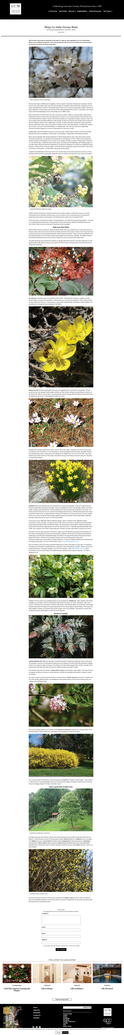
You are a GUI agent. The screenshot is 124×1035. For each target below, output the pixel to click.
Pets (64, 1024)
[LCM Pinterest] (36, 1027)
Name (44, 927)
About (35, 1007)
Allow (59, 1032)
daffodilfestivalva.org (78, 548)
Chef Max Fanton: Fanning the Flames (17, 989)
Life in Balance (77, 988)
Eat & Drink (63, 11)
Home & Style (67, 1014)
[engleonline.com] (107, 1024)
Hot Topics (107, 11)
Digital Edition (82, 11)
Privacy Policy (102, 1029)
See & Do (71, 11)
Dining (65, 1017)
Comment (45, 913)
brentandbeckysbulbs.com (69, 541)
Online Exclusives (95, 11)
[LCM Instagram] (33, 1027)
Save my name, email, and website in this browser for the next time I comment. (62, 945)
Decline (65, 1032)
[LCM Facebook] (40, 1027)
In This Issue (52, 11)
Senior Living (67, 1026)
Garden (65, 1023)
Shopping (66, 1020)
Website (44, 939)
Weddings (66, 1018)
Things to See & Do (69, 1021)
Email (44, 933)
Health (65, 1015)
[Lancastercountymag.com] (107, 1015)
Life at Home (47, 988)
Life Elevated (107, 988)
